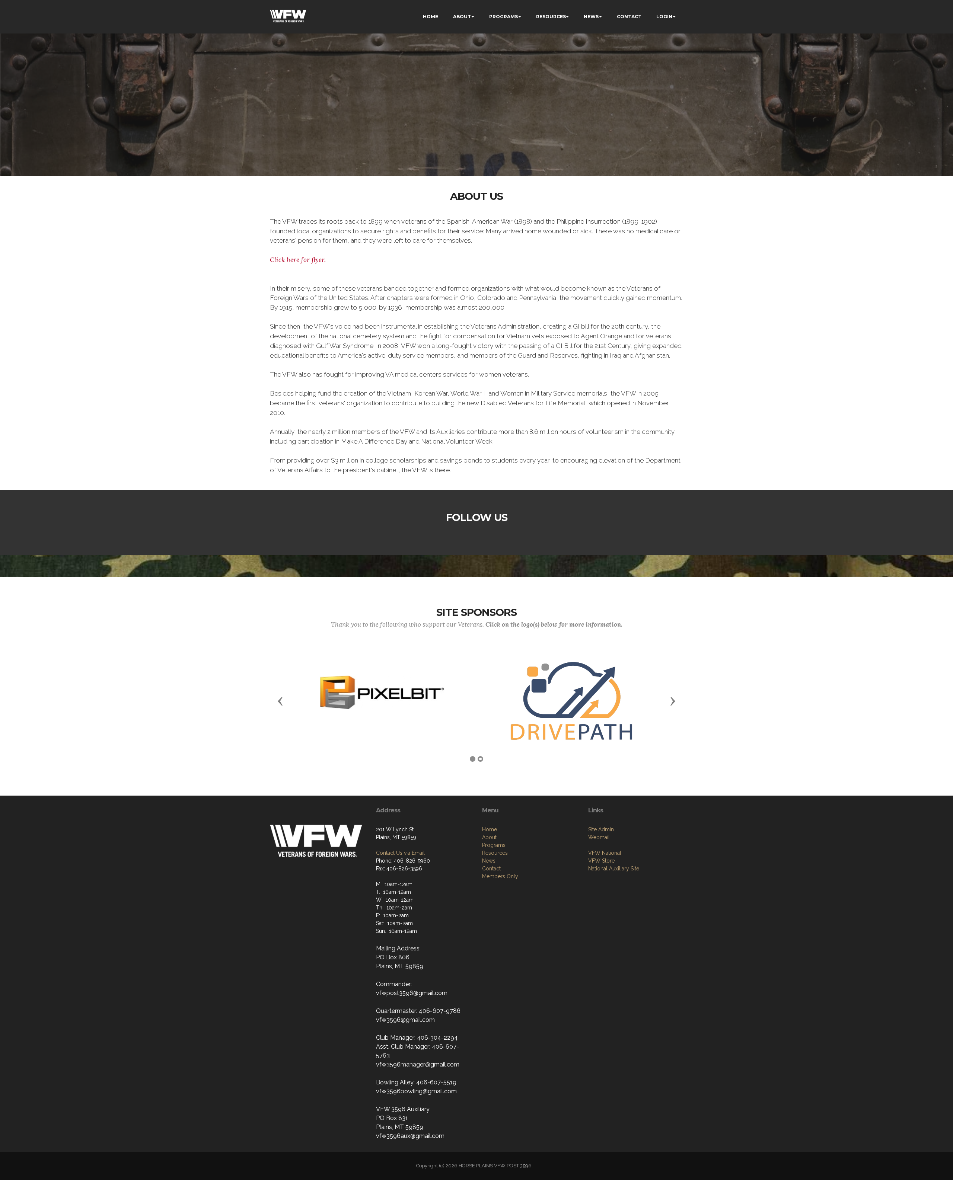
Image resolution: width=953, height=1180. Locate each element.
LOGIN (664, 16)
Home (489, 829)
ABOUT (462, 16)
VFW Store (601, 861)
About (489, 837)
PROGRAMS (503, 16)
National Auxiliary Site (613, 869)
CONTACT (629, 16)
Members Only (500, 876)
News (488, 861)
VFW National (604, 853)
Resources (495, 853)
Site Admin (601, 829)
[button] (280, 701)
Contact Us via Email (400, 853)
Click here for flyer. (298, 260)
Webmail (599, 837)
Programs (494, 845)
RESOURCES (551, 16)
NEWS (591, 16)
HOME (430, 16)
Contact (491, 869)
